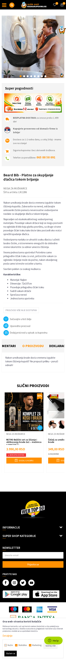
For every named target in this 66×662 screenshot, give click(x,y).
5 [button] (34, 76)
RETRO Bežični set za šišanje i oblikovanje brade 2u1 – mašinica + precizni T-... (23, 442)
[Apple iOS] (46, 594)
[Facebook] (6, 582)
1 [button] (20, 76)
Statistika (22, 645)
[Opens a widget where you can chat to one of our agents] (53, 641)
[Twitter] (23, 583)
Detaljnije (8, 635)
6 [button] (38, 76)
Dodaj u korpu (26, 460)
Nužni (10, 645)
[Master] (26, 609)
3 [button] (27, 76)
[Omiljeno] (54, 2)
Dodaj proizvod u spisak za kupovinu (28, 332)
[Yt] (31, 583)
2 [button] (24, 76)
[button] (11, 5)
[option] (33, 46)
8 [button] (45, 76)
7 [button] (41, 76)
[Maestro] (13, 609)
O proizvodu (33, 346)
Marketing (36, 645)
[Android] (16, 594)
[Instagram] (14, 582)
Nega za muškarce (15, 188)
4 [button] (31, 76)
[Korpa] (61, 7)
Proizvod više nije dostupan (21, 310)
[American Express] (40, 609)
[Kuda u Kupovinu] (34, 5)
